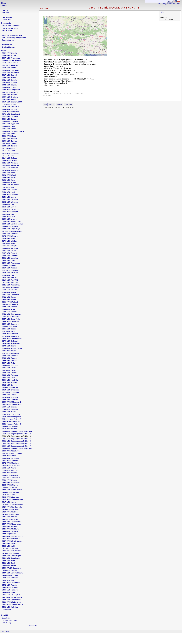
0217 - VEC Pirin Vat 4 (10, 282)
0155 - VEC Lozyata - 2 (10, 209)
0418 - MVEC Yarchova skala (12, 504)
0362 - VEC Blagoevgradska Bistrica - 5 (16, 441)
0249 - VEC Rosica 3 (9, 312)
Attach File (171, 4)
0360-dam (44, 9)
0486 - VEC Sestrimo (9, 570)
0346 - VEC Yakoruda (10, 409)
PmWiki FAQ (6, 623)
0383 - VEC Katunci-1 (10, 470)
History (163, 4)
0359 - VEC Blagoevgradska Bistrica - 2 (16, 434)
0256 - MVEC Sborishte (10, 317)
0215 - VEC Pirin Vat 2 (10, 280)
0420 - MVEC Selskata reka (12, 507)
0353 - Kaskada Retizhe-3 (11, 424)
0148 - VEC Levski (8, 192)
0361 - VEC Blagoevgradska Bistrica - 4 (16, 439)
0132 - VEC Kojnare (9, 180)
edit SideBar (33, 625)
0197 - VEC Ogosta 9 (9, 253)
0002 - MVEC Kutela (9, 53)
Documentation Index (9, 620)
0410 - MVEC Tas (8, 495)
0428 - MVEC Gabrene (10, 512)
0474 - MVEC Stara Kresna (12, 551)
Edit (158, 4)
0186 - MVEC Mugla (9, 246)
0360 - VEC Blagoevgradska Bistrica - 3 (114, 7)
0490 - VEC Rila (8, 580)
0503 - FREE (6, 609)
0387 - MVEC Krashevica (11, 478)
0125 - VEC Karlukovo (10, 168)
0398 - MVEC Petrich (9, 487)
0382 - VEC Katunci (9, 468)
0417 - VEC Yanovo (9, 502)
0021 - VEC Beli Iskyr (9, 80)
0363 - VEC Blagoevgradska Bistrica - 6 (16, 444)
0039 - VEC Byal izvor (10, 97)
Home (3, 3)
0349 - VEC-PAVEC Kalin (11, 414)
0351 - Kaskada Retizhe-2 (11, 419)
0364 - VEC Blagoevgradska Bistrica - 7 (16, 446)
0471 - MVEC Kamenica (10, 548)
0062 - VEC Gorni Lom (10, 104)
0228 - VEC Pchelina (9, 290)
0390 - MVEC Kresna (9, 480)
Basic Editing (6, 618)
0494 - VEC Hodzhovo (10, 590)
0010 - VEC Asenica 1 (10, 63)
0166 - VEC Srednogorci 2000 (13, 221)
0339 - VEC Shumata (9, 407)
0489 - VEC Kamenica (10, 578)
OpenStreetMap (91, 55)
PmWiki (4, 615)
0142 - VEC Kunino (9, 187)
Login (178, 4)
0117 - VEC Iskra (8, 156)
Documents (6, 23)
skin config (5, 631)
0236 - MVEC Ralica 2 (10, 302)
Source (59, 104)
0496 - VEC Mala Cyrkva (11, 595)
